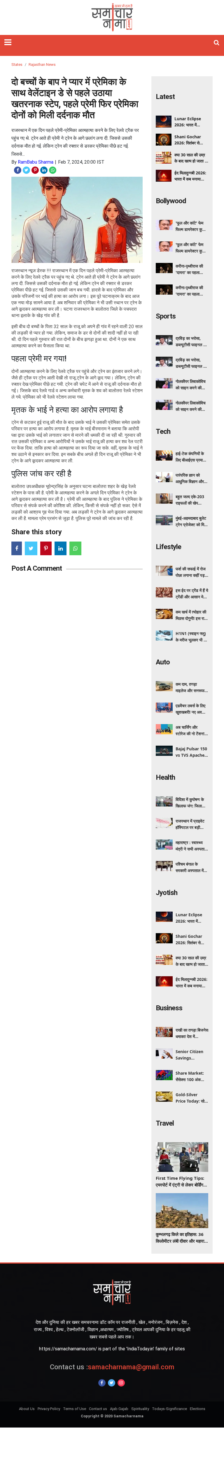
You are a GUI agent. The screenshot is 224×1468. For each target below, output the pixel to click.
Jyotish (166, 893)
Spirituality (140, 1409)
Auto (163, 662)
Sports (166, 316)
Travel (165, 1123)
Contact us (98, 1409)
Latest (165, 97)
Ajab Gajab (119, 1409)
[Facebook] (102, 1382)
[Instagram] (121, 1382)
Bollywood (171, 201)
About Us (27, 1409)
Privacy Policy (49, 1409)
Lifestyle (168, 547)
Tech (163, 431)
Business (169, 1008)
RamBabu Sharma (35, 162)
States (16, 64)
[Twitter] (111, 1382)
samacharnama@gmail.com (112, 1367)
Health (165, 777)
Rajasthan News (42, 64)
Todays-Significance (169, 1409)
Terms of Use (74, 1409)
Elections (197, 1409)
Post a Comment (36, 568)
